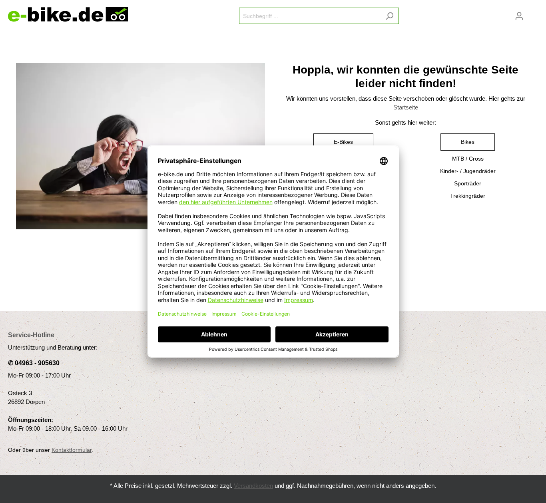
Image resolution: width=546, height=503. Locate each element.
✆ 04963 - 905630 (34, 363)
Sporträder (467, 183)
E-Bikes (343, 142)
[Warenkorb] (533, 13)
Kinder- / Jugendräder (468, 171)
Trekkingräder (467, 196)
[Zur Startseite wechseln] (68, 14)
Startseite (405, 107)
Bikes (467, 142)
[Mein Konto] (519, 16)
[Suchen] (389, 16)
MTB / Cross (468, 158)
